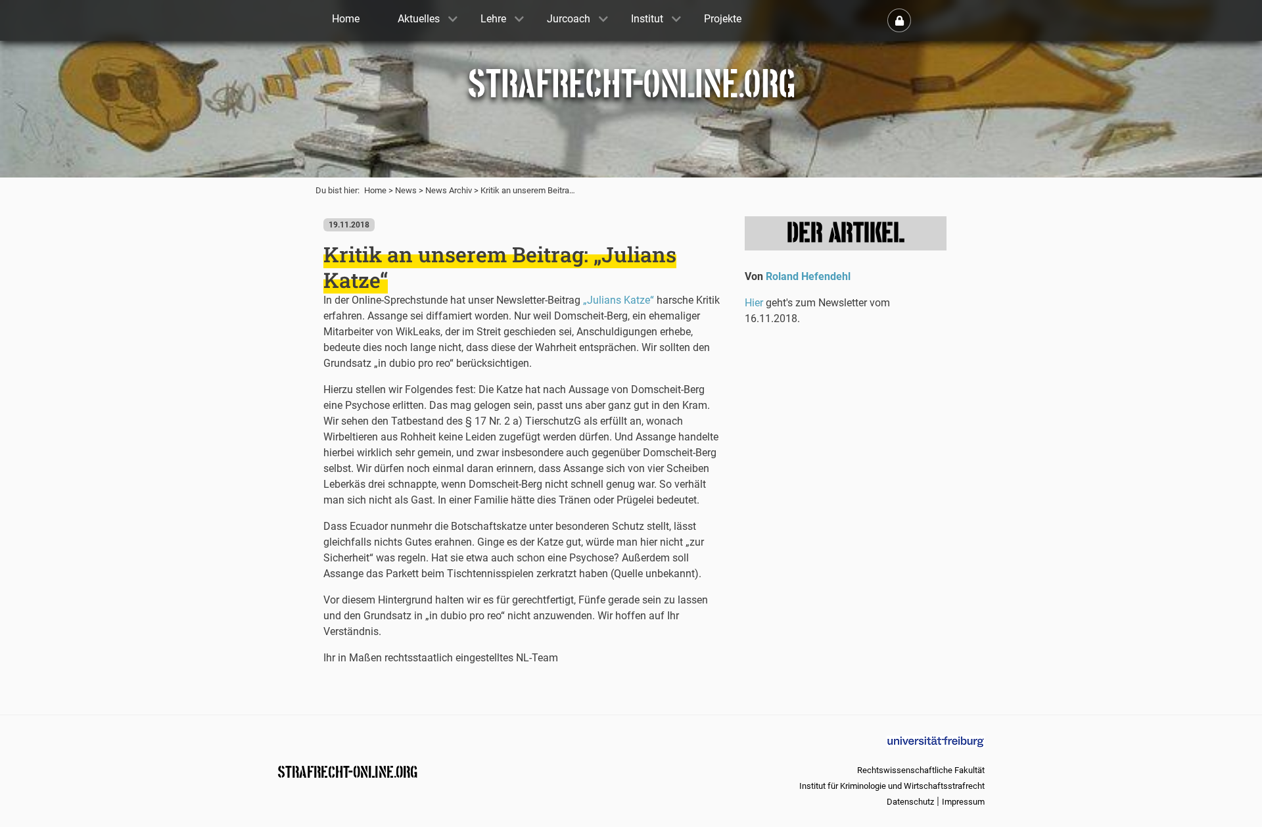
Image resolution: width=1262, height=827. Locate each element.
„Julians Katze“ (618, 300)
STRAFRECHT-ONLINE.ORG (347, 771)
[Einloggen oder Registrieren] (899, 20)
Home (375, 190)
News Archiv (448, 190)
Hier (754, 302)
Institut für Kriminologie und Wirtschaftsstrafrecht (892, 786)
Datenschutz (910, 802)
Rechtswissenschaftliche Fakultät (921, 770)
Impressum (963, 802)
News (406, 190)
